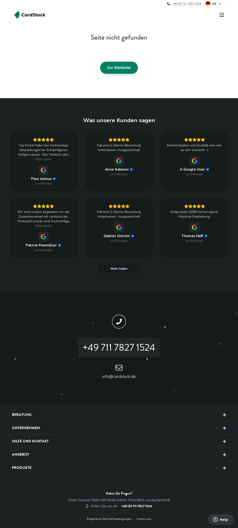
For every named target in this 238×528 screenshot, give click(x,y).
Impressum (144, 519)
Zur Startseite (119, 68)
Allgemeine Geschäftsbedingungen (109, 519)
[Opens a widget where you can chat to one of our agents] (220, 520)
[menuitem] (111, 519)
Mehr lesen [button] (43, 159)
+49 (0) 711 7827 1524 (187, 4)
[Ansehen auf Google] (43, 170)
